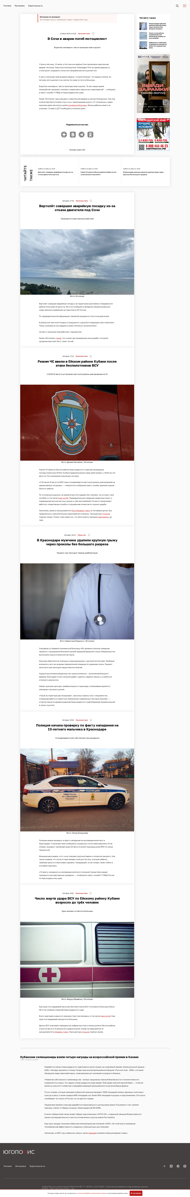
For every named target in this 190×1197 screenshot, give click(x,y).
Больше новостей (77, 150)
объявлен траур (61, 1032)
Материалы (20, 6)
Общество (82, 535)
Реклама (7, 6)
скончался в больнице (77, 105)
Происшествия (84, 33)
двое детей (63, 498)
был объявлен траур (81, 511)
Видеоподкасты (35, 6)
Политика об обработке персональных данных (127, 1187)
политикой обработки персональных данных (92, 1193)
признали (92, 1133)
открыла (106, 514)
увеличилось (103, 517)
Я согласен (136, 1193)
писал (58, 338)
